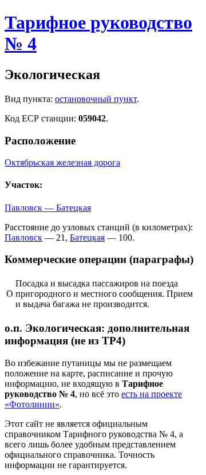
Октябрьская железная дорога (62, 162)
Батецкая (87, 237)
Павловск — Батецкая (48, 208)
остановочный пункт (96, 99)
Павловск (23, 237)
